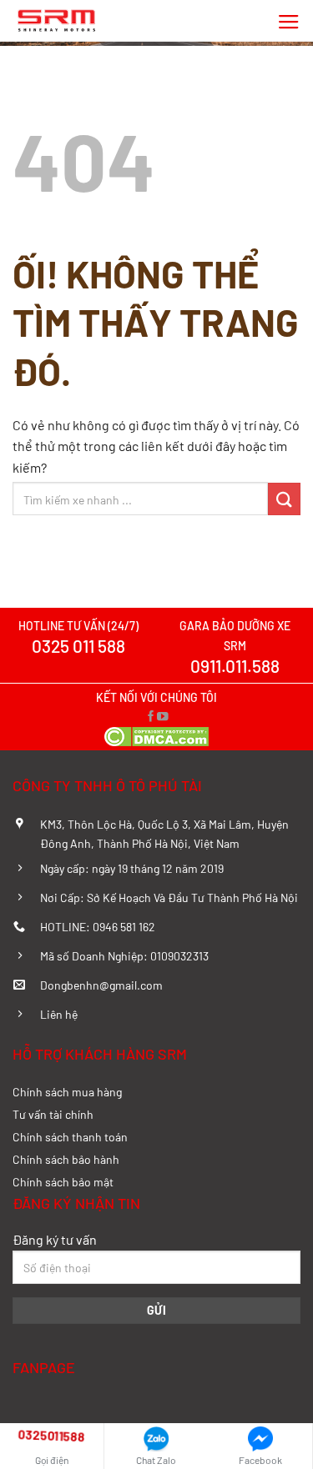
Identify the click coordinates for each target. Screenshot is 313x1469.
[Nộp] (284, 499)
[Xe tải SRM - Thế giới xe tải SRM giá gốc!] (58, 21)
